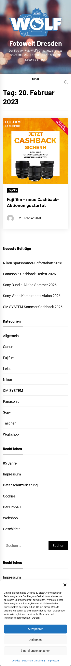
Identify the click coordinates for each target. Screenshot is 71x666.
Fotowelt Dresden (35, 43)
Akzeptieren (35, 629)
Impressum (54, 660)
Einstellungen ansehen (35, 651)
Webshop (10, 518)
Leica (7, 369)
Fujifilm (13, 190)
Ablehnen (35, 640)
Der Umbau (12, 507)
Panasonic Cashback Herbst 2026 (29, 274)
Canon (8, 347)
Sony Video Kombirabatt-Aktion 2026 (32, 296)
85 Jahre (10, 463)
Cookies (16, 660)
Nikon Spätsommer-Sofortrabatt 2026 (32, 263)
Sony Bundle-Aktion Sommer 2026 (30, 285)
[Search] (66, 82)
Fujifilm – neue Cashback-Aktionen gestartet (33, 202)
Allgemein (11, 336)
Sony (7, 412)
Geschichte (12, 529)
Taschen (9, 423)
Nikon (7, 380)
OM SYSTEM (13, 390)
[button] (65, 585)
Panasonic (11, 401)
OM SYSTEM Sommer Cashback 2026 (33, 307)
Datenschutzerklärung (34, 660)
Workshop (11, 434)
